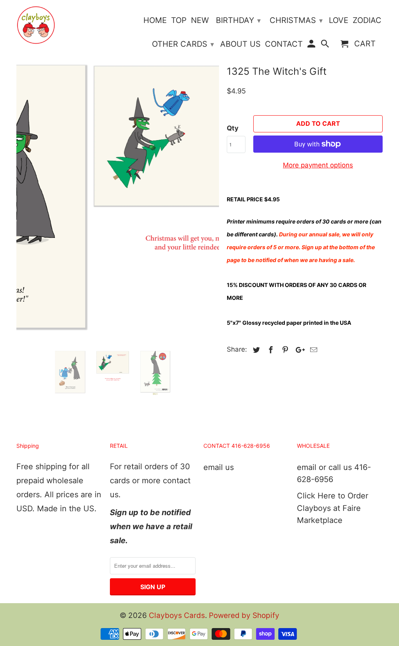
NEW (200, 20)
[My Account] (311, 45)
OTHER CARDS (183, 44)
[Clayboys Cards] (35, 25)
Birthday (238, 20)
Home (155, 20)
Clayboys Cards (177, 615)
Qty (232, 128)
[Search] (325, 45)
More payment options (318, 165)
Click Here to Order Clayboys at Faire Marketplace (332, 508)
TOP (179, 20)
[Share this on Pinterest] (284, 350)
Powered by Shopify (244, 615)
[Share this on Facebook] (269, 350)
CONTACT (284, 44)
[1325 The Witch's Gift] (117, 182)
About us (240, 44)
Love (338, 20)
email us (218, 467)
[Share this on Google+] (298, 350)
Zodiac (367, 20)
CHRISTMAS (296, 20)
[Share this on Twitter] (255, 350)
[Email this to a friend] (312, 350)
